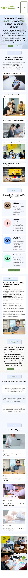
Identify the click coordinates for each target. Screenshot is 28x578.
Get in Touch (10, 369)
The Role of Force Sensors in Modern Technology (12, 479)
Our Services (18, 369)
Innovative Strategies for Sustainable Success (14, 142)
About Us (17, 45)
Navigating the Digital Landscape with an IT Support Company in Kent (13, 504)
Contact (10, 45)
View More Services (13, 270)
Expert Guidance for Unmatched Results (12, 73)
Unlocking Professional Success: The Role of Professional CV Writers (13, 529)
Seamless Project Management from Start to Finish (13, 95)
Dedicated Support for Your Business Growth (13, 120)
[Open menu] (18, 7)
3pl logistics (16, 390)
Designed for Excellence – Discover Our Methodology (12, 164)
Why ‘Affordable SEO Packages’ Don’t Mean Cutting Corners (13, 454)
